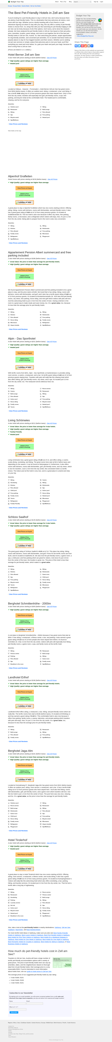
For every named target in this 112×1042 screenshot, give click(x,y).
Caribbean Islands (26, 1022)
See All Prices (52, 58)
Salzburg (58, 927)
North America (58, 1022)
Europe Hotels (17, 6)
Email (28, 1001)
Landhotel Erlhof (18, 677)
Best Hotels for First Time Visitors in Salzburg (24, 937)
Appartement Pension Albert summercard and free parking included (39, 254)
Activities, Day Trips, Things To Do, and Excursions (21, 1034)
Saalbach (11, 930)
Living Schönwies (19, 420)
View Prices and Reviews (18, 124)
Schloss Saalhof (18, 517)
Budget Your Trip (17, 2)
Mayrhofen (19, 930)
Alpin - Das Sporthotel (21, 338)
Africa (14, 1022)
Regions (10, 1022)
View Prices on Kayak (25, 69)
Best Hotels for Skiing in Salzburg (52, 942)
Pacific (64, 1022)
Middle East (49, 1022)
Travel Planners (12, 1037)
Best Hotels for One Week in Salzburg (28, 939)
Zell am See (66, 927)
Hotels (10, 1030)
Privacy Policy (11, 1029)
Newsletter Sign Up (13, 1027)
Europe (10, 6)
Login (101, 1)
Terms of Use (19, 1029)
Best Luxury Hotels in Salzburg (32, 935)
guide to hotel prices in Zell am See (39, 971)
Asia (18, 1022)
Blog (70, 1)
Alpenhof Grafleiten (20, 176)
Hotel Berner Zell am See (24, 54)
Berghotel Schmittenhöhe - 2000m (29, 603)
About (56, 1)
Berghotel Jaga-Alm (20, 750)
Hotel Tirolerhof (17, 840)
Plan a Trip (63, 1)
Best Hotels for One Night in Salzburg (56, 939)
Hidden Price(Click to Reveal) (24, 75)
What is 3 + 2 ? (13, 1007)
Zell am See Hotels (35, 6)
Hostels (10, 1032)
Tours (9, 1035)
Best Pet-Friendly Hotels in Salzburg (56, 935)
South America (71, 1022)
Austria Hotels (25, 6)
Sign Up (96, 1)
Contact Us (11, 1026)
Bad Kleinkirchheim (33, 930)
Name (11, 1001)
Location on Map (24, 83)
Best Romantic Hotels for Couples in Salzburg (24, 942)
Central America (36, 1022)
